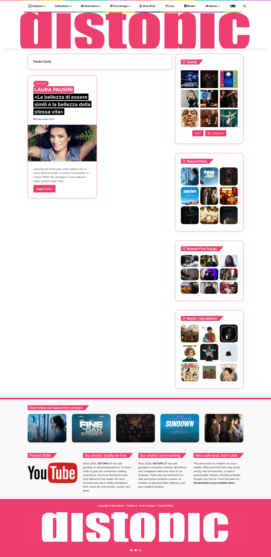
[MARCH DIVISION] (209, 372)
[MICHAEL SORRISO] (209, 288)
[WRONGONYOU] (190, 274)
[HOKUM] (229, 176)
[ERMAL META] (209, 333)
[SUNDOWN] (190, 196)
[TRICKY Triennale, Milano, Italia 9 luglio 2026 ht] (190, 118)
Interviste (41, 83)
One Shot (148, 6)
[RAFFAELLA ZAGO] (229, 274)
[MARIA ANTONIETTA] (190, 353)
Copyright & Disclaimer (111, 505)
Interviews (91, 6)
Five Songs (120, 6)
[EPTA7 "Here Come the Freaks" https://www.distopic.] (209, 79)
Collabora (132, 505)
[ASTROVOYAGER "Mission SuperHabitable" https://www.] (190, 79)
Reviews (63, 6)
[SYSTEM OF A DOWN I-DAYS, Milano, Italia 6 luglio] (209, 118)
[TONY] (209, 215)
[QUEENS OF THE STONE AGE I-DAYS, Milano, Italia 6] (229, 118)
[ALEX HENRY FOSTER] (190, 288)
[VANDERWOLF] (229, 288)
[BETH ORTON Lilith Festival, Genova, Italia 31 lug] (209, 99)
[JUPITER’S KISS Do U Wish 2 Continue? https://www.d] (229, 79)
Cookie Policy (165, 505)
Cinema (37, 6)
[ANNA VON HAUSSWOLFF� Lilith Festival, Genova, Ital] (190, 99)
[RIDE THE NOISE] (190, 261)
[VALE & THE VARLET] (190, 372)
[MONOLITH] (190, 176)
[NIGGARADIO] (229, 333)
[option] (47, 428)
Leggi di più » (44, 188)
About (212, 6)
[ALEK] (229, 261)
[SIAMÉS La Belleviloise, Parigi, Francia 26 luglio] (229, 99)
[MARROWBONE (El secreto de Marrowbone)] (209, 196)
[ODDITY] (190, 215)
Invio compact (147, 505)
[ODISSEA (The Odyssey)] (229, 215)
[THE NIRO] (209, 274)
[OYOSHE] (209, 261)
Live (171, 6)
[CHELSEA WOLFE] (229, 353)
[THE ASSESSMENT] (229, 196)
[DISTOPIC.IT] (135, 30)
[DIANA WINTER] (229, 372)
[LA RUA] (190, 333)
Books (191, 6)
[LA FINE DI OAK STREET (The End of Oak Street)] (209, 176)
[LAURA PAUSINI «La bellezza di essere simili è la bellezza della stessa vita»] (62, 143)
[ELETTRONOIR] (209, 353)
